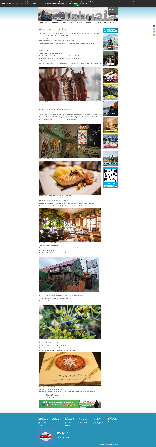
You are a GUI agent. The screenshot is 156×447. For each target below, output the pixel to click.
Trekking (40, 425)
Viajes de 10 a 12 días (112, 418)
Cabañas (67, 423)
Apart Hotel (68, 422)
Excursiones (43, 22)
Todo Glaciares (96, 419)
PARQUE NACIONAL (48, 394)
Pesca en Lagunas (83, 419)
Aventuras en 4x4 (42, 422)
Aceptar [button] (77, 5)
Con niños (40, 423)
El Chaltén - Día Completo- (99, 421)
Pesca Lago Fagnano (84, 423)
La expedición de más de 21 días (114, 419)
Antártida (89, 22)
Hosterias (67, 425)
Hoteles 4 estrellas (69, 419)
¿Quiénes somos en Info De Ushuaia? (106, 22)
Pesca (71, 22)
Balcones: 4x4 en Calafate (99, 423)
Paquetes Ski (54, 22)
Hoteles (64, 22)
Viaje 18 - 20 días (111, 421)
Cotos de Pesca (83, 422)
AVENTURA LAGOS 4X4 (48, 397)
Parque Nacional (42, 421)
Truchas (81, 418)
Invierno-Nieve (41, 418)
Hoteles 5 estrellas (69, 418)
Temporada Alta (55, 418)
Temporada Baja (55, 419)
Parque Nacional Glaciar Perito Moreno (102, 418)
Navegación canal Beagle (44, 419)
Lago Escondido (83, 421)
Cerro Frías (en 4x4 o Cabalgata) (100, 422)
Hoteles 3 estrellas (69, 421)
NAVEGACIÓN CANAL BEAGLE (50, 396)
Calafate (79, 22)
